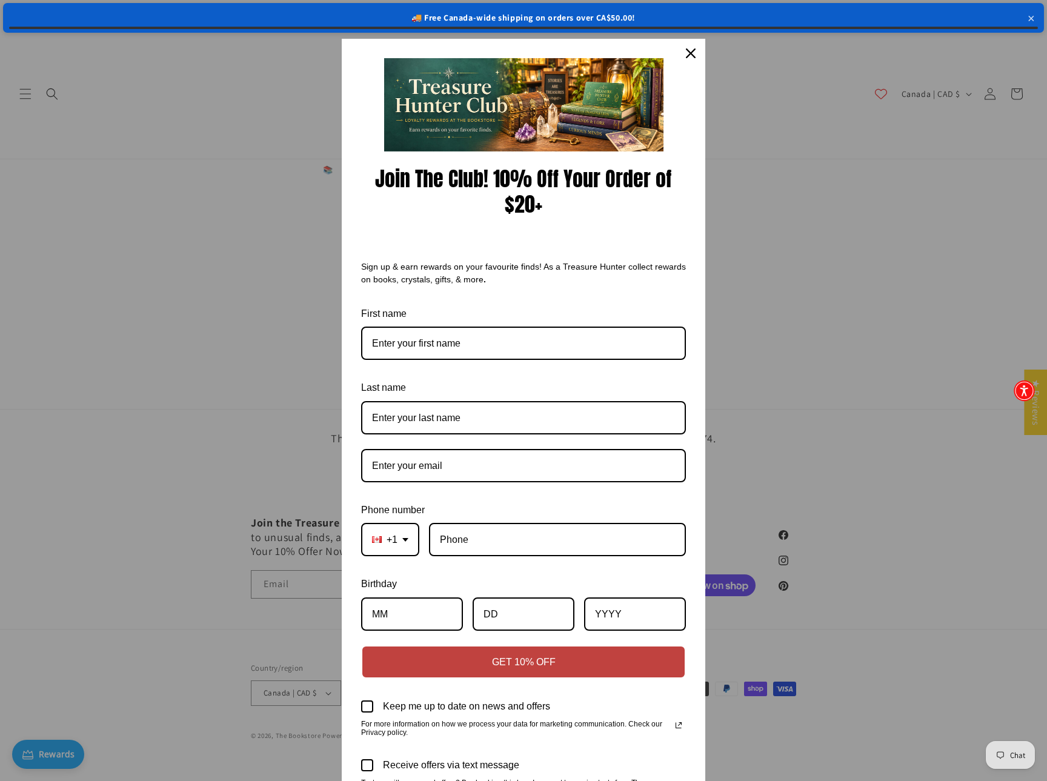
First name (384, 313)
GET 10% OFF (524, 662)
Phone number (393, 510)
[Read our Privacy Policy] (678, 725)
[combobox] (390, 539)
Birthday (379, 584)
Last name (383, 387)
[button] (1024, 390)
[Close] (690, 53)
